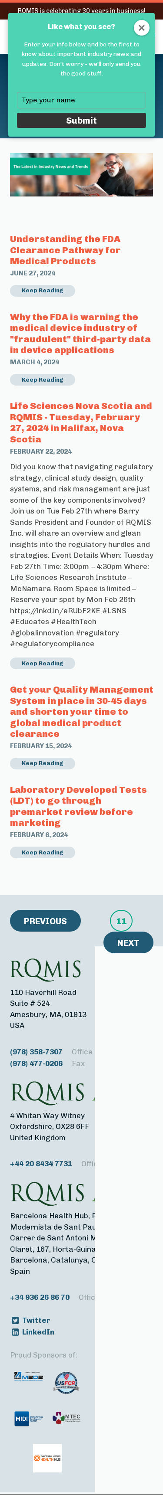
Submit (81, 120)
